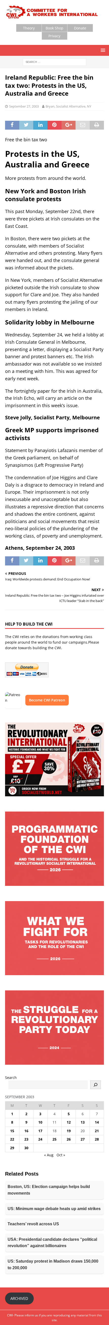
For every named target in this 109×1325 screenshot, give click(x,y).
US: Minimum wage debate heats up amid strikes (54, 1209)
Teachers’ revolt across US (33, 1224)
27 (83, 1139)
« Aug (48, 1154)
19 (69, 1130)
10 (40, 1122)
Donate (80, 28)
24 (40, 1139)
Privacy (54, 35)
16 (26, 1130)
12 (69, 1122)
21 (97, 1130)
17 (40, 1130)
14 (97, 1122)
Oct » (61, 1154)
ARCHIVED (19, 1298)
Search (11, 1077)
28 (97, 1139)
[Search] (95, 1084)
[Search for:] (54, 61)
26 (69, 1139)
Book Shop (54, 28)
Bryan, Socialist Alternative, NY (68, 106)
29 (12, 1147)
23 (26, 1139)
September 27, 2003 (24, 106)
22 (12, 1139)
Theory (29, 28)
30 (26, 1147)
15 (12, 1130)
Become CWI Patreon (47, 700)
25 (54, 1139)
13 (83, 1122)
